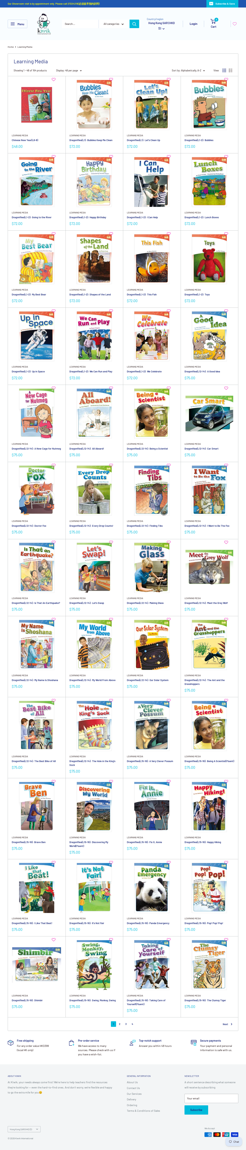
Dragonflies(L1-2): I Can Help (142, 217)
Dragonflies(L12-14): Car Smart (201, 448)
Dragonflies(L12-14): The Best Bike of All (34, 761)
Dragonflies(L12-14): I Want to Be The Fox (206, 525)
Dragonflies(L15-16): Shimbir (27, 1000)
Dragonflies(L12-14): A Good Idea (202, 371)
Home (11, 46)
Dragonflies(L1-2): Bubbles (198, 140)
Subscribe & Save (225, 3)
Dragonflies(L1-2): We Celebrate (144, 371)
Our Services (134, 1093)
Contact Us (133, 1088)
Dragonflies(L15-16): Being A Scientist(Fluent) (209, 761)
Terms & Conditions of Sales (143, 1110)
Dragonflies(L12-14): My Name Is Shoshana (35, 680)
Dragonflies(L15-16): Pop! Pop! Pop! (203, 923)
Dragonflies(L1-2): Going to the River (32, 217)
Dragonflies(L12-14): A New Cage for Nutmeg (36, 448)
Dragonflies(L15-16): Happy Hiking (202, 842)
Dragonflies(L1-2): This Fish (142, 294)
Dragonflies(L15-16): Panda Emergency (148, 923)
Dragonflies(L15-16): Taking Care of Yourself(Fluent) (146, 1002)
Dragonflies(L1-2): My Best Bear (29, 294)
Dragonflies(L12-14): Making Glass (145, 602)
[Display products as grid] (224, 70)
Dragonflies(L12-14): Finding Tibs (145, 525)
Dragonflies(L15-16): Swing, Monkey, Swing (92, 1000)
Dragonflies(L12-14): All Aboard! (86, 448)
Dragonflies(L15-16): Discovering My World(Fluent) (88, 844)
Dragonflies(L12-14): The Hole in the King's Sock (92, 763)
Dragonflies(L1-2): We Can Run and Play (90, 371)
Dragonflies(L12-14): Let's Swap (86, 602)
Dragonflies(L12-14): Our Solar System (148, 680)
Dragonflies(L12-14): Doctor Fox (29, 525)
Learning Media (24, 46)
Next (225, 1024)
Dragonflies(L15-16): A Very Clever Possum (150, 761)
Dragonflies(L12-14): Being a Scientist (147, 448)
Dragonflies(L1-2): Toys (197, 294)
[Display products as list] (230, 70)
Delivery (131, 1099)
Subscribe (196, 1110)
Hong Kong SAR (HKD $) (21, 1129)
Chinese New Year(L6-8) (25, 140)
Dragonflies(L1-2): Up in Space (28, 371)
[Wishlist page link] (235, 24)
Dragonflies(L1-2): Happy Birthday (87, 217)
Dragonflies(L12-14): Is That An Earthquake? (36, 602)
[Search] (134, 24)
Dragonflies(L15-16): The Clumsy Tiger (205, 1000)
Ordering (132, 1105)
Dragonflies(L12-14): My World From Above (92, 680)
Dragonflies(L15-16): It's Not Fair (86, 923)
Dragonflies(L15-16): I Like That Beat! (32, 923)
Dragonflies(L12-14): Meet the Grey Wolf (206, 602)
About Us (132, 1082)
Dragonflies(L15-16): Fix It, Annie (144, 842)
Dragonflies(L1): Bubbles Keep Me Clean (90, 140)
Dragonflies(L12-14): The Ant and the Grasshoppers (204, 682)
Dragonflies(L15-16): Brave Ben (29, 842)
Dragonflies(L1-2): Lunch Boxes (201, 217)
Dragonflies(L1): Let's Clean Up (143, 140)
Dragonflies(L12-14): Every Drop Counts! (91, 525)
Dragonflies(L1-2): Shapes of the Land (90, 294)
